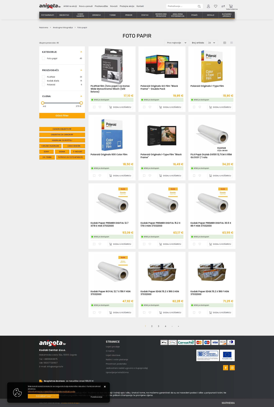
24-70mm (47, 157)
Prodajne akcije (127, 6)
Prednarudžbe (101, 6)
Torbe (112, 15)
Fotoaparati (47, 15)
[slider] (42, 103)
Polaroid (64, 84)
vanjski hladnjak (50, 146)
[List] (231, 42)
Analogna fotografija (177, 15)
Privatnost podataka (116, 363)
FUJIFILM (64, 76)
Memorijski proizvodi (161, 15)
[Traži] (199, 6)
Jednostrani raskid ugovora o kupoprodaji (127, 368)
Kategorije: (49, 52)
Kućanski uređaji (226, 15)
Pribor (128, 15)
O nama (110, 351)
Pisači (194, 15)
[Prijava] (208, 6)
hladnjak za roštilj (62, 140)
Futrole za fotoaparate (70, 157)
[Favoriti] (100, 107)
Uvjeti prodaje (113, 346)
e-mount (77, 151)
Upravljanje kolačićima (117, 372)
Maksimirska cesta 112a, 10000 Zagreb (58, 354)
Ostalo (210, 15)
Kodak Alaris (64, 80)
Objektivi (64, 15)
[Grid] (224, 42)
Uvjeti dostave (113, 355)
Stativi (144, 15)
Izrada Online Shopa (70, 403)
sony (46, 151)
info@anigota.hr (55, 366)
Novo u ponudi (85, 6)
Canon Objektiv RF (62, 129)
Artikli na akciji (70, 6)
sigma (62, 151)
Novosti (113, 6)
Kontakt (140, 6)
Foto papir (64, 58)
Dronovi (96, 15)
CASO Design (74, 146)
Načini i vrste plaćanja (117, 359)
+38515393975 (50, 359)
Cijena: (46, 96)
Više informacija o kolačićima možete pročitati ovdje (51, 391)
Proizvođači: (50, 70)
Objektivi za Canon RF (62, 134)
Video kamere (80, 15)
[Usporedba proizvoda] (94, 107)
